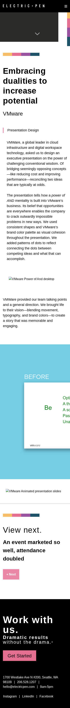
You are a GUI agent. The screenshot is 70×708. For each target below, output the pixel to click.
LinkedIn (28, 696)
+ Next (11, 574)
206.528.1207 (26, 682)
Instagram (10, 696)
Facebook (46, 696)
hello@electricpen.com (19, 686)
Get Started (20, 655)
